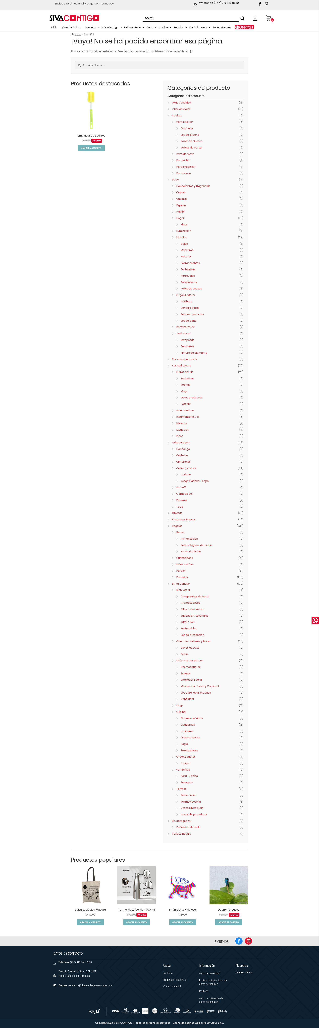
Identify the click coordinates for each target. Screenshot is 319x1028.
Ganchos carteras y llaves (193, 641)
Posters (186, 404)
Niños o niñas (184, 564)
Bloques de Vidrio (192, 718)
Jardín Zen (188, 622)
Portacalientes (190, 263)
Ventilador (187, 699)
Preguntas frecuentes (174, 979)
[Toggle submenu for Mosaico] (98, 27)
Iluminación (183, 231)
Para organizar (186, 167)
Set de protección (192, 635)
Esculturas (187, 378)
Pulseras (181, 500)
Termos (181, 789)
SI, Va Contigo (181, 584)
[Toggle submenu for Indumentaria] (143, 27)
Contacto (168, 973)
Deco (175, 179)
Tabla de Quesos (191, 141)
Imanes (185, 385)
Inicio (78, 34)
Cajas (184, 244)
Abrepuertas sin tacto (195, 596)
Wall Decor (183, 333)
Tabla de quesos (191, 288)
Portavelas (188, 276)
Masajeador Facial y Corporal (200, 686)
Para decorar (185, 154)
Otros (184, 654)
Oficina (180, 712)
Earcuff (181, 487)
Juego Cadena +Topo (195, 481)
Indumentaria (185, 410)
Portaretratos (185, 327)
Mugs (184, 391)
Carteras (182, 455)
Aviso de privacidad (209, 973)
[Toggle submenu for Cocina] (170, 27)
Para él (180, 571)
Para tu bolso (189, 776)
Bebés (180, 532)
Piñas (184, 224)
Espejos (181, 205)
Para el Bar (183, 160)
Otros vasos (188, 795)
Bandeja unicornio (192, 314)
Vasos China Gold (192, 808)
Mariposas (187, 340)
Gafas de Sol (184, 494)
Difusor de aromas (193, 609)
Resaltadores (189, 750)
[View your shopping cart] (268, 18)
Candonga (183, 449)
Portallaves (188, 269)
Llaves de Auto (190, 648)
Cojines (181, 192)
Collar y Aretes (186, 468)
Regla (184, 744)
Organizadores (186, 295)
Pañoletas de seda (188, 827)
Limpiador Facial (191, 680)
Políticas (203, 991)
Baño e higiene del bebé (196, 545)
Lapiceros (187, 731)
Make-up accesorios (189, 660)
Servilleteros (189, 282)
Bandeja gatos (190, 308)
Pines (179, 436)
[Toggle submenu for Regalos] (186, 27)
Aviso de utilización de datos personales (211, 1000)
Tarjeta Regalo (181, 834)
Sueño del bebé (191, 551)
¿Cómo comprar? (172, 986)
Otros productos (191, 397)
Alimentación (189, 539)
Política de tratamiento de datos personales (213, 982)
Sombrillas (183, 770)
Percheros (187, 346)
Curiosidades (184, 558)
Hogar (180, 218)
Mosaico (181, 237)
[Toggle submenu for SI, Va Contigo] (121, 27)
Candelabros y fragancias (193, 186)
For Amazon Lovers (184, 359)
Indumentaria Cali (187, 417)
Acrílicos (186, 301)
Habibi (180, 211)
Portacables (189, 628)
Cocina (176, 115)
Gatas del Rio (184, 372)
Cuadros (181, 199)
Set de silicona (190, 135)
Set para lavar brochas (196, 693)
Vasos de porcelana (194, 814)
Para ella (182, 577)
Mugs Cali (182, 430)
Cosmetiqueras (191, 667)
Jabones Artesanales (194, 616)
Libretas (181, 423)
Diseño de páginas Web (187, 1023)
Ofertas (177, 513)
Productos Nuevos (184, 519)
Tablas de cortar (192, 147)
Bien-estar (183, 590)
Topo (179, 507)
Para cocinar (184, 122)
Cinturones (183, 462)
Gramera (187, 128)
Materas (186, 256)
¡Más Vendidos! (182, 103)
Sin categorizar (182, 821)
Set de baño (188, 321)
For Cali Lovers (181, 365)
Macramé (187, 250)
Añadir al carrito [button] (91, 148)
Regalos (177, 526)
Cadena (186, 474)
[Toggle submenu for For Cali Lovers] (209, 27)
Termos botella (191, 802)
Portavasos (183, 173)
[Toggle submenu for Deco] (156, 27)
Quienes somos (244, 972)
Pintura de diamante (194, 353)
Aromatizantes (190, 603)
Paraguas (187, 782)
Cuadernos (188, 725)
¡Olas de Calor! (181, 109)
